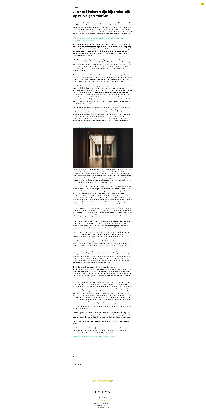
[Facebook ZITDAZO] (203, 202)
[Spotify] (99, 391)
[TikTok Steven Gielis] (203, 205)
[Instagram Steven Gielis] (203, 198)
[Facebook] (95, 391)
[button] (202, 3)
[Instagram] (109, 391)
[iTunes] (106, 391)
